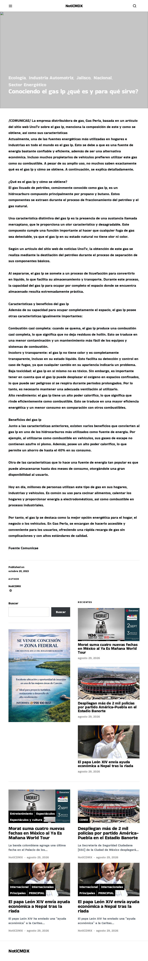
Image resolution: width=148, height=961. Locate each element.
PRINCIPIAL (36, 893)
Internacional (19, 887)
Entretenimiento (21, 813)
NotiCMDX (74, 6)
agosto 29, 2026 (89, 658)
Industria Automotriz (51, 77)
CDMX (83, 820)
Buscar (13, 603)
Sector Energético (27, 84)
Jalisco (84, 77)
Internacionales (43, 887)
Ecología (17, 77)
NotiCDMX (14, 586)
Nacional (103, 77)
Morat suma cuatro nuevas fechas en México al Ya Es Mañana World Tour (107, 648)
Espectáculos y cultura (26, 820)
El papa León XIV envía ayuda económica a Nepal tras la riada (105, 763)
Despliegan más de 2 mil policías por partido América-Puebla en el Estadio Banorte (107, 707)
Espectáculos (45, 813)
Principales (18, 893)
